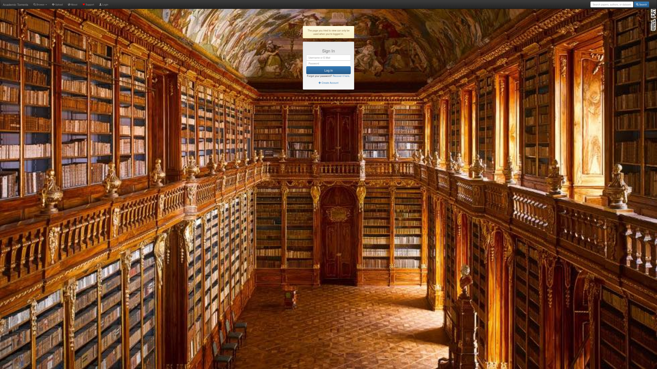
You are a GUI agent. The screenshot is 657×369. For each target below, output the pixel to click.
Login (105, 4)
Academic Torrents (15, 4)
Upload (58, 4)
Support (89, 4)
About (73, 4)
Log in (328, 70)
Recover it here (341, 76)
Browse (40, 4)
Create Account (329, 82)
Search (643, 4)
